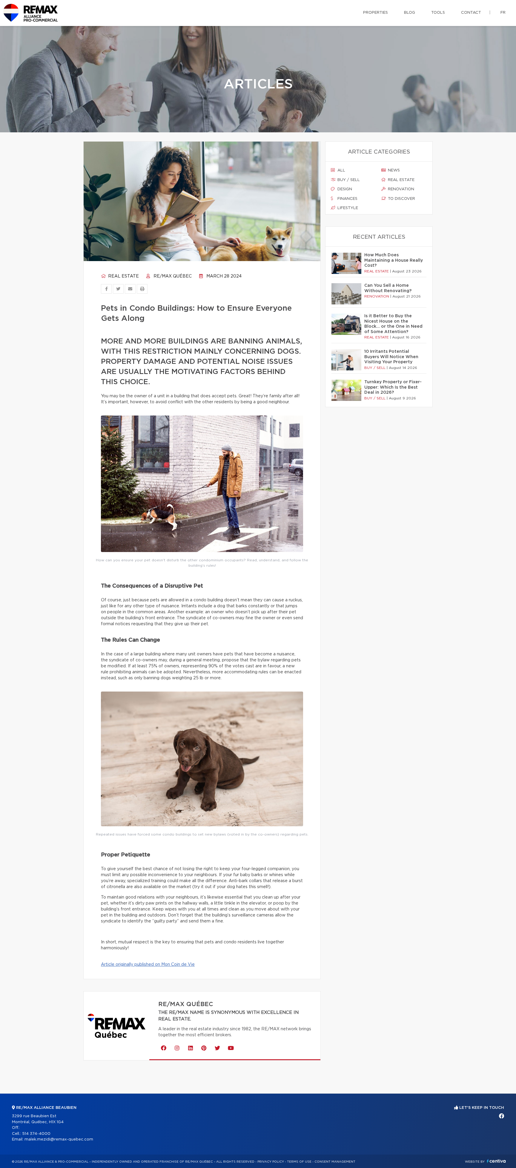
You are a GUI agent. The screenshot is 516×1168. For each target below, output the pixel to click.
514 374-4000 (36, 1134)
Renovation (400, 189)
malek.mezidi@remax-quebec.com (58, 1139)
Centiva (496, 1161)
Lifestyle (347, 208)
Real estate (123, 276)
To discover (401, 199)
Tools (438, 13)
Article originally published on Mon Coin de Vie (148, 964)
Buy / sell (348, 180)
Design (344, 189)
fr (503, 13)
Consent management (334, 1161)
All (340, 170)
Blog (409, 13)
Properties (375, 13)
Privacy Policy (270, 1161)
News (393, 170)
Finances (346, 199)
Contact (471, 13)
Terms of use (299, 1161)
